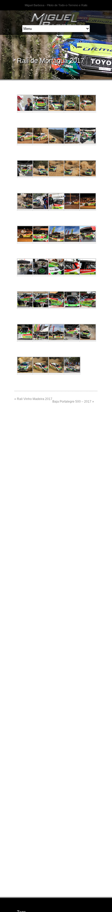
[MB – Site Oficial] (56, 17)
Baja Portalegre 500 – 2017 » (73, 401)
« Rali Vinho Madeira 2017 (33, 399)
